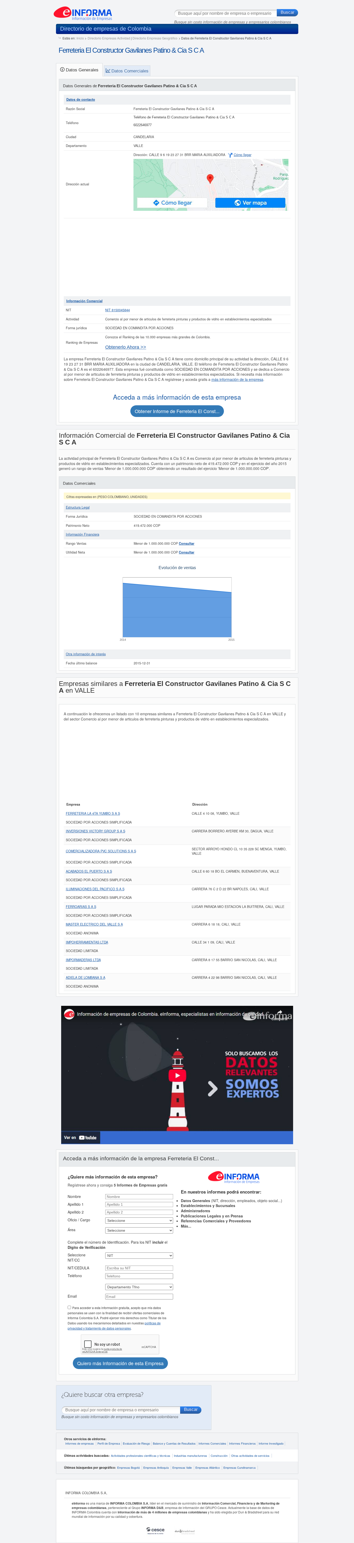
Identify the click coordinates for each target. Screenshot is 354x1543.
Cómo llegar (242, 154)
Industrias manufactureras (190, 1455)
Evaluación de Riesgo (136, 1443)
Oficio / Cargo (79, 1219)
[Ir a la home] (82, 11)
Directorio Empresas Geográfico (155, 38)
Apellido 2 (76, 1212)
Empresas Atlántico (207, 1467)
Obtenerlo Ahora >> (125, 347)
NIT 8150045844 (117, 310)
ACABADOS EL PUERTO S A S (89, 871)
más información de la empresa (237, 379)
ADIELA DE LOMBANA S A (85, 977)
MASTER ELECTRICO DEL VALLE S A (94, 924)
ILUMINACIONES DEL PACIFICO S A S (95, 889)
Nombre (74, 1196)
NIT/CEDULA (78, 1267)
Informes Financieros (242, 1443)
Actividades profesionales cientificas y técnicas (140, 1455)
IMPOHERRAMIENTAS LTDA (87, 942)
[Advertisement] (177, 257)
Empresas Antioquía (156, 1467)
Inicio (80, 38)
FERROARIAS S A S (81, 906)
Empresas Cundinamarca (239, 1467)
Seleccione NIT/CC (77, 1257)
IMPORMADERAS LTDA (83, 960)
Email (72, 1296)
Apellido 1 (76, 1204)
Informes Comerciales (212, 1443)
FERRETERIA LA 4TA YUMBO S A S (93, 813)
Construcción (219, 1455)
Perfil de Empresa (108, 1443)
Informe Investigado (271, 1443)
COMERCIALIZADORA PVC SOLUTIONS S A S (101, 851)
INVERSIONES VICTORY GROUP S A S (95, 831)
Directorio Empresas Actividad (109, 38)
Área (71, 1229)
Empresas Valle (182, 1467)
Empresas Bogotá (128, 1467)
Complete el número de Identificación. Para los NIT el (117, 1244)
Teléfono (75, 1275)
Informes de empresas (79, 1443)
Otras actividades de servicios (250, 1455)
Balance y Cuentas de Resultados (174, 1443)
